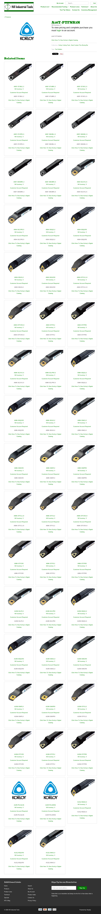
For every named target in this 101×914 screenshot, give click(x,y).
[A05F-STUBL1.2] (19, 74)
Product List (45, 7)
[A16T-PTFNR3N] (27, 31)
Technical (85, 7)
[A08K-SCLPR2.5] (50, 360)
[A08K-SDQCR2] (19, 408)
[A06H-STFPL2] (50, 313)
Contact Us (76, 10)
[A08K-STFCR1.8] (82, 504)
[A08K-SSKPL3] (50, 456)
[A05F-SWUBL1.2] (50, 122)
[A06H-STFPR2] (82, 313)
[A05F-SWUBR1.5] (50, 170)
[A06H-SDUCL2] (19, 265)
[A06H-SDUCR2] (50, 265)
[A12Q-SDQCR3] (19, 840)
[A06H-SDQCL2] (50, 217)
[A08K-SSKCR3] (19, 456)
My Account (60, 3)
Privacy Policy (32, 900)
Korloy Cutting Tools (64, 45)
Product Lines (74, 7)
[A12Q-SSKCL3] (50, 840)
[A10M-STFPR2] (82, 742)
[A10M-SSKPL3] (19, 694)
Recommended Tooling (60, 7)
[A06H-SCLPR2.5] (19, 217)
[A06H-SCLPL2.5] (82, 170)
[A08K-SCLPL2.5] (19, 360)
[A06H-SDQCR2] (82, 217)
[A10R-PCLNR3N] (50, 791)
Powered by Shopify (85, 910)
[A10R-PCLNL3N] (19, 791)
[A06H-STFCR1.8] (19, 313)
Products (6, 889)
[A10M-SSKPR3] (50, 694)
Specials (6, 897)
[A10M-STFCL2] (82, 694)
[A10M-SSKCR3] (82, 647)
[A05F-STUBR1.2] (50, 74)
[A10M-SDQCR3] (19, 647)
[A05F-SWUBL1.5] (82, 122)
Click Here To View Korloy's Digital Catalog (64, 40)
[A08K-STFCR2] (19, 551)
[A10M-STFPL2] (50, 742)
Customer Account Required (19, 92)
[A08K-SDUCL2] (50, 408)
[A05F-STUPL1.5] (82, 74)
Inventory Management (89, 10)
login (59, 30)
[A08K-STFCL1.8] (19, 504)
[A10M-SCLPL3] (19, 599)
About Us (94, 7)
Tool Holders (58, 49)
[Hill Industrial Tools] (19, 7)
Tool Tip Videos (65, 10)
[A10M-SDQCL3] (82, 599)
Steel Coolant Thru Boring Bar (79, 45)
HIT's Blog (7, 900)
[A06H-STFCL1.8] (82, 265)
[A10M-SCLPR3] (50, 599)
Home (5, 886)
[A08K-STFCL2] (50, 504)
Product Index (32, 894)
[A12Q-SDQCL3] (82, 790)
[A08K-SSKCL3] (82, 408)
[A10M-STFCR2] (19, 742)
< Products (7, 17)
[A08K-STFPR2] (82, 551)
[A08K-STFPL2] (50, 551)
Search (30, 886)
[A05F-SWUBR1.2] (19, 170)
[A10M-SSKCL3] (50, 647)
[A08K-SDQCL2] (82, 360)
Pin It (61, 54)
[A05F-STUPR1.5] (19, 122)
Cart (94, 3)
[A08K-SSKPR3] (82, 456)
